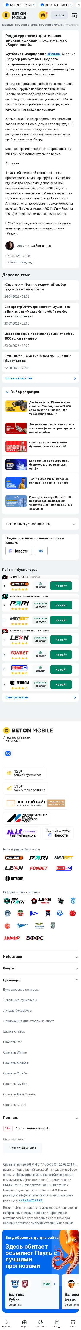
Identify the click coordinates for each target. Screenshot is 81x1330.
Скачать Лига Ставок (19, 1094)
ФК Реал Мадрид (21, 262)
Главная (7, 24)
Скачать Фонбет (16, 1073)
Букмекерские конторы (21, 990)
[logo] (14, 15)
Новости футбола (51, 24)
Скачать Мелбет (16, 1063)
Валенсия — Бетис (57, 4)
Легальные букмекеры (20, 1000)
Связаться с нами (22, 1148)
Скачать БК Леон (16, 1084)
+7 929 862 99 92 (30, 1200)
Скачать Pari (12, 1042)
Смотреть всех (16, 697)
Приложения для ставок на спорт (28, 1021)
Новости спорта (26, 24)
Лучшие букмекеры (17, 1010)
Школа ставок (14, 1031)
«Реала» (54, 54)
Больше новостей (18, 378)
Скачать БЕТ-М (14, 1105)
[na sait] (61, 585)
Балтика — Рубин (21, 4)
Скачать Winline (15, 1052)
